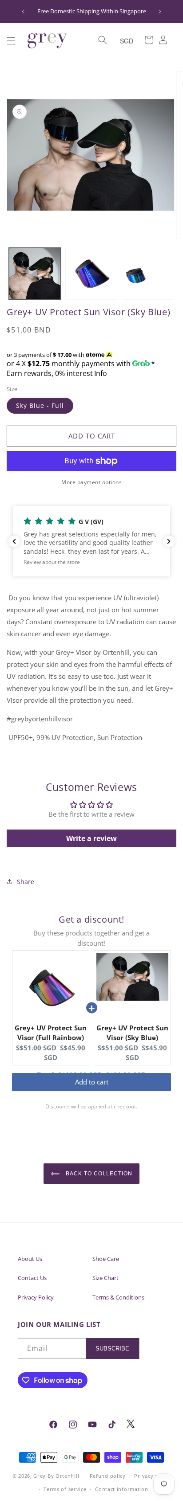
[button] (11, 41)
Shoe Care (105, 1259)
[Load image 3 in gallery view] (148, 274)
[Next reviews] (169, 541)
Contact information (121, 1489)
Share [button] (25, 881)
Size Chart (105, 1278)
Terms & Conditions (118, 1297)
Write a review (91, 838)
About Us (30, 1259)
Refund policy (108, 1475)
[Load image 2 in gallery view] (91, 274)
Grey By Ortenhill (56, 1475)
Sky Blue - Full (40, 405)
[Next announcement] (160, 11)
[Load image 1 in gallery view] (35, 274)
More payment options (91, 482)
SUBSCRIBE (112, 1348)
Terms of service (65, 1489)
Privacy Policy (36, 1297)
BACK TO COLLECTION (98, 1173)
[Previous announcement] (23, 11)
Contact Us (32, 1278)
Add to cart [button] (91, 1090)
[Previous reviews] (14, 541)
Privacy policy (152, 1475)
